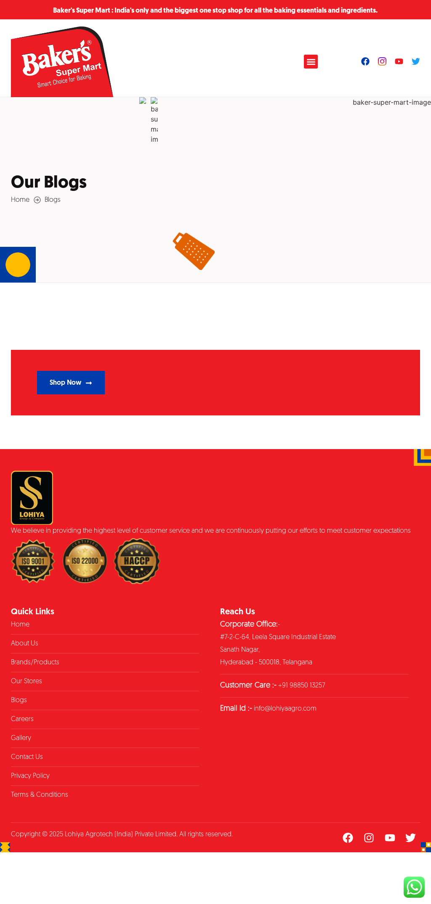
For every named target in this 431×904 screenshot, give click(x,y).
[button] (311, 62)
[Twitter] (416, 61)
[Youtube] (399, 61)
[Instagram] (368, 837)
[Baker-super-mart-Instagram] (382, 61)
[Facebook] (365, 61)
